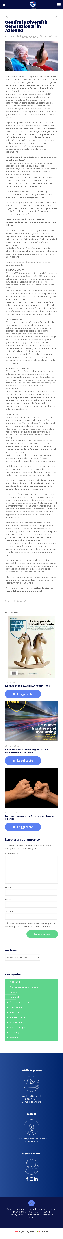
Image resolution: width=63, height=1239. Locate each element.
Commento (11, 853)
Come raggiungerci (31, 1102)
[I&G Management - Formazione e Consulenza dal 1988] (33, 4)
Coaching (15, 982)
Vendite (14, 1037)
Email (8, 899)
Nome (9, 887)
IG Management (30, 36)
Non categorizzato (19, 1002)
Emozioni (14, 992)
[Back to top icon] (31, 1203)
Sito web (9, 911)
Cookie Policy (32, 1214)
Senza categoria (18, 1027)
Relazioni (14, 1012)
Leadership (15, 997)
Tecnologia (15, 1032)
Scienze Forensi (18, 1022)
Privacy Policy (16, 1214)
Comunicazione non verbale (24, 987)
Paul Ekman (16, 1007)
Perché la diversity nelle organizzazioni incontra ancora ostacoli (26, 751)
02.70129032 (33, 1141)
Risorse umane (17, 1017)
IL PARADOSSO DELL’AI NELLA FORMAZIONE (27, 685)
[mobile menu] (58, 4)
